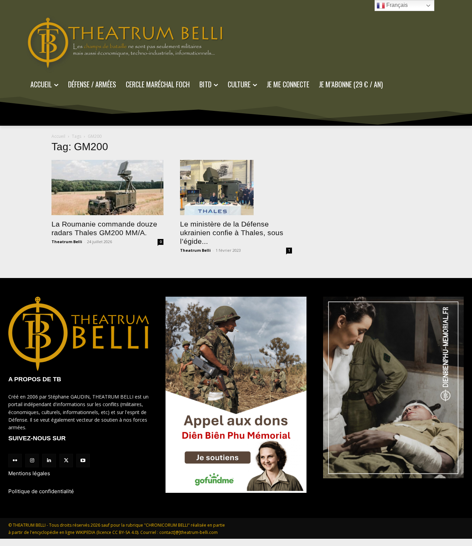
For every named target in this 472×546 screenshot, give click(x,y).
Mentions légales (29, 473)
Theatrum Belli (66, 241)
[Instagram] (32, 460)
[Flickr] (15, 460)
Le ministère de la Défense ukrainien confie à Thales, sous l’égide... (231, 232)
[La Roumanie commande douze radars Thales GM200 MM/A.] (107, 187)
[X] (66, 460)
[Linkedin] (49, 460)
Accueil (58, 136)
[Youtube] (83, 460)
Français (396, 5)
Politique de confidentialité (41, 491)
